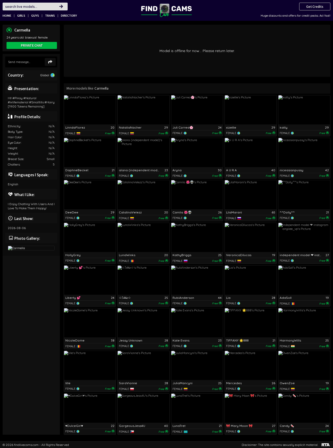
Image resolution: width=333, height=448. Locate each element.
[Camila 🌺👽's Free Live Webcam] (197, 194)
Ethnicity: (14, 126)
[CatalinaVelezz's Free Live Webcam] (143, 194)
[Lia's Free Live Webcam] (251, 280)
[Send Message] (50, 62)
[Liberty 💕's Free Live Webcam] (90, 280)
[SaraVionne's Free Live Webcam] (143, 365)
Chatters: (14, 164)
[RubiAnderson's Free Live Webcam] (197, 280)
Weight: (13, 153)
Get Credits (314, 7)
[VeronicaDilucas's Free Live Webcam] (251, 237)
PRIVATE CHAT (32, 45)
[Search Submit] (61, 6)
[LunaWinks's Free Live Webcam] (143, 237)
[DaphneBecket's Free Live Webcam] (90, 152)
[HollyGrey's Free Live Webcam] (90, 237)
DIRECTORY (69, 15)
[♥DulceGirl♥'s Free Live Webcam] (90, 408)
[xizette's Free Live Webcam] (251, 109)
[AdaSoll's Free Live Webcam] (304, 280)
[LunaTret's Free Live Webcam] (197, 408)
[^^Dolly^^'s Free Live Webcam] (304, 194)
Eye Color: (14, 142)
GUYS (35, 15)
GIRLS (21, 15)
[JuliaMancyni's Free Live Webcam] (197, 365)
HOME (7, 15)
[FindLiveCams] (166, 10)
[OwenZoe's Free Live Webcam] (304, 365)
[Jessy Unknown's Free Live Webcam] (143, 322)
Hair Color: (15, 137)
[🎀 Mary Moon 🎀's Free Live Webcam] (251, 408)
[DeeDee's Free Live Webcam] (90, 194)
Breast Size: (16, 159)
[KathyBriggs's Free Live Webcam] (197, 237)
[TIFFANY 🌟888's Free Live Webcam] (251, 322)
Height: (13, 148)
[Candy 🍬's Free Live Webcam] (304, 408)
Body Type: (15, 132)
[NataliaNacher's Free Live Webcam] (143, 109)
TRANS (50, 15)
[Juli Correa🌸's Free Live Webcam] (197, 109)
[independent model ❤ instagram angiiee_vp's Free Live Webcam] (304, 237)
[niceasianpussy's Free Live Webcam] (304, 152)
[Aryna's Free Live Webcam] (197, 152)
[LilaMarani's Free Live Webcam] (251, 194)
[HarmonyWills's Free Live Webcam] (304, 322)
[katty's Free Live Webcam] (304, 109)
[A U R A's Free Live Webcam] (251, 152)
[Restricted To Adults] (325, 444)
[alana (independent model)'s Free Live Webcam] (143, 152)
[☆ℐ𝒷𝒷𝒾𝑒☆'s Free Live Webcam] (143, 280)
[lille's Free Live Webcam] (90, 365)
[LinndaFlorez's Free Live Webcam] (90, 109)
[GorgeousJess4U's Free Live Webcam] (143, 408)
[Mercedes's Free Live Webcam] (251, 365)
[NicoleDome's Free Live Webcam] (90, 322)
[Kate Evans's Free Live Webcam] (197, 322)
